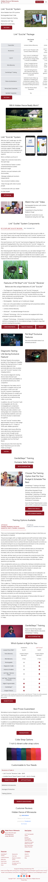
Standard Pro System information (24, 801)
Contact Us (27, 856)
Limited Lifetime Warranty (9, 326)
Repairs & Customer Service (16, 858)
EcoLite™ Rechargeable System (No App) (28, 839)
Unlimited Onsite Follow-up (34, 508)
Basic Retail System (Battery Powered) (29, 846)
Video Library (3, 863)
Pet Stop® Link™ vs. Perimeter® (16, 864)
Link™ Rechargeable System (29, 835)
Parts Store (14, 856)
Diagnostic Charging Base (27, 326)
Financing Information (24, 732)
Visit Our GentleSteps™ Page (24, 466)
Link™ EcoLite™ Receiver (26, 780)
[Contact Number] (1, 3)
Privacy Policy (24, 880)
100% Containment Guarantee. (34, 513)
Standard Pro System (8, 701)
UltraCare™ (41, 326)
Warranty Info (15, 854)
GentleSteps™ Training (4, 855)
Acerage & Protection (8, 789)
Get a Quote (6, 27)
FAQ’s (2, 865)
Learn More (6, 451)
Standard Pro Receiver (9, 780)
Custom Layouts (15, 861)
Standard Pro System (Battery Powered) (29, 843)
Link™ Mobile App (7, 195)
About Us (27, 854)
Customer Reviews (5, 857)
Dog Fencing (3, 861)
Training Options (7, 793)
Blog (26, 857)
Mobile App (3, 859)
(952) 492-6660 (6, 2)
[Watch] (24, 120)
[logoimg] (10, 1)
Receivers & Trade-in (8, 770)
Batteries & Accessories (9, 785)
